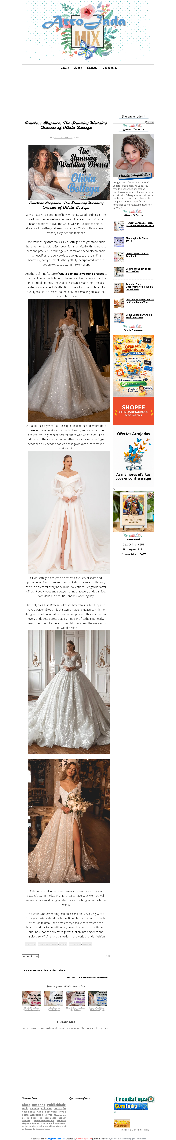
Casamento (30, 944)
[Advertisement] (88, 90)
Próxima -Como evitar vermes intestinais (87, 977)
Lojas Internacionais (47, 944)
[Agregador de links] (131, 1109)
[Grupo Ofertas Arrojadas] (133, 395)
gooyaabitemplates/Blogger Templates (126, 1138)
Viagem (26, 1123)
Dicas (26, 1104)
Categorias (110, 67)
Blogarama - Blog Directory (135, 1129)
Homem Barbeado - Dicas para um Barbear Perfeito (140, 224)
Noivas (63, 944)
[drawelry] (133, 531)
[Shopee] (133, 423)
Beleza (25, 1117)
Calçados (46, 1129)
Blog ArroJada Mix (56, 1138)
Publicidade (74, 944)
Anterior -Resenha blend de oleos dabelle (44, 970)
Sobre (78, 67)
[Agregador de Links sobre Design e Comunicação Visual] (130, 1118)
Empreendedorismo (44, 1120)
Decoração (60, 1108)
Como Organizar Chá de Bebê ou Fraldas (139, 316)
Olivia (63, 273)
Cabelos (34, 1108)
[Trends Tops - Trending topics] (134, 1102)
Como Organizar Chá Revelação (137, 255)
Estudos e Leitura (37, 1126)
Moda (25, 1108)
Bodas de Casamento (43, 1117)
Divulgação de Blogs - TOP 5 (137, 239)
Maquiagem (60, 1114)
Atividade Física (53, 1126)
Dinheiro (61, 1120)
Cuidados (46, 1108)
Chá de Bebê (47, 1123)
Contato (92, 67)
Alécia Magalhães (63, 138)
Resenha (38, 1104)
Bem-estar (51, 1111)
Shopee (39, 1129)
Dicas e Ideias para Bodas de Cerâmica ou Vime (140, 301)
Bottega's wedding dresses (86, 273)
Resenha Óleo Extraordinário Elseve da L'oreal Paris (139, 286)
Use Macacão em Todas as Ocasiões (138, 270)
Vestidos (87, 944)
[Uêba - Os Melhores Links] (122, 1127)
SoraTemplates (84, 1138)
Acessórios (36, 1114)
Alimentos (35, 1123)
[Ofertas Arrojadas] (133, 486)
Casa (40, 1111)
